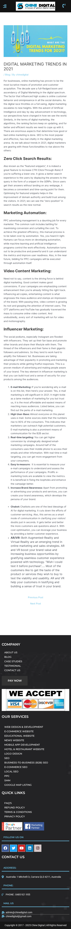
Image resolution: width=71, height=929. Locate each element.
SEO (6, 758)
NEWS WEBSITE (14, 740)
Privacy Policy (14, 816)
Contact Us (12, 670)
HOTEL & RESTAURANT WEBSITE (24, 749)
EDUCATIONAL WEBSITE (19, 735)
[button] (7, 6)
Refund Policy (14, 807)
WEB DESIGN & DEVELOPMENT (23, 726)
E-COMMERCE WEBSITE (19, 731)
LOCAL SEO (11, 771)
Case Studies (13, 661)
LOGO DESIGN (13, 753)
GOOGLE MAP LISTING (18, 784)
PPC (6, 776)
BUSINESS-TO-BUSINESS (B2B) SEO (26, 762)
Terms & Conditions (18, 812)
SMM (7, 780)
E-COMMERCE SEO (15, 767)
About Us (10, 652)
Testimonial (12, 665)
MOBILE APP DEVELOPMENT (22, 744)
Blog (7, 74)
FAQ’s (8, 803)
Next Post (35, 604)
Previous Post (35, 597)
